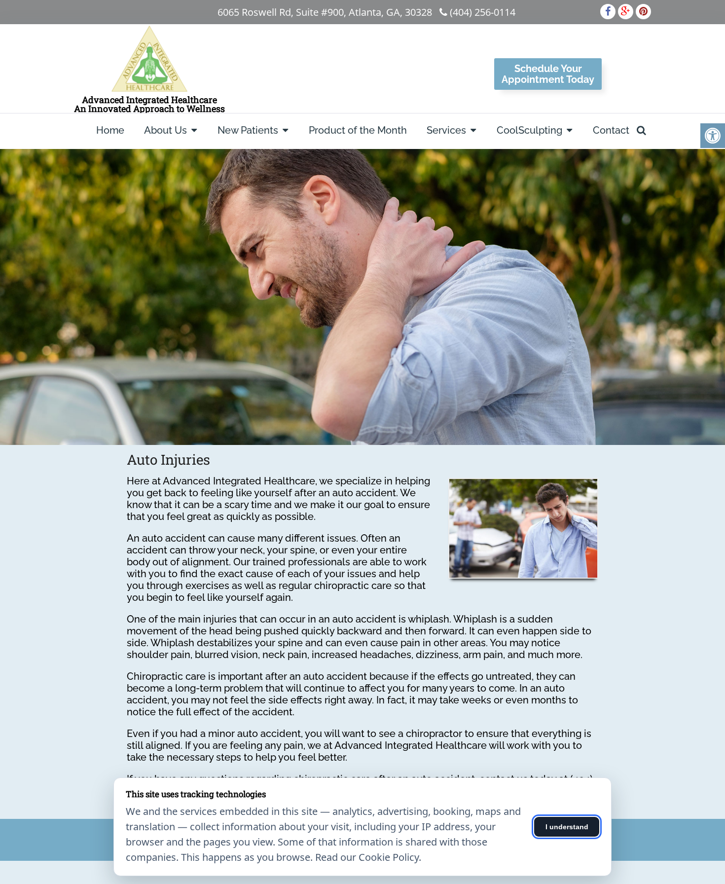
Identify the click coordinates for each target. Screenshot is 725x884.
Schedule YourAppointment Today (548, 74)
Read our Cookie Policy (367, 857)
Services (446, 130)
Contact (611, 130)
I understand (566, 827)
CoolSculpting (529, 130)
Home (110, 130)
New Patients (248, 130)
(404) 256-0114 (482, 12)
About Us (165, 130)
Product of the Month (358, 130)
